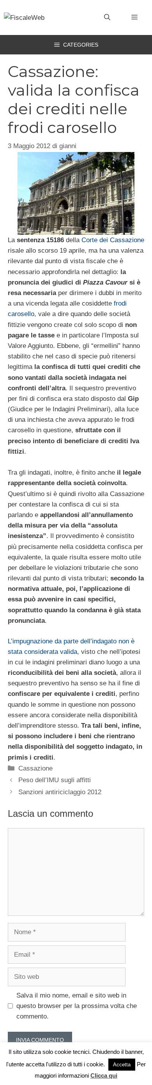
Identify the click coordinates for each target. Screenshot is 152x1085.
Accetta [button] (122, 1065)
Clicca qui (103, 1075)
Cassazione (35, 768)
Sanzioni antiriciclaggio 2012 (59, 792)
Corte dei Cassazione (112, 240)
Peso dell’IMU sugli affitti (54, 780)
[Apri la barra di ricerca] (107, 17)
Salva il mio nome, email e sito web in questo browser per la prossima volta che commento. (76, 1006)
